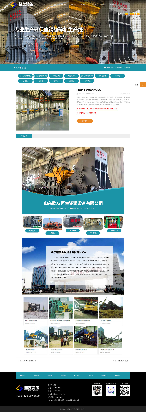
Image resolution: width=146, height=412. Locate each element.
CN (143, 85)
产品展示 (119, 67)
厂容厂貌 (90, 375)
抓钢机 (117, 76)
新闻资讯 (63, 375)
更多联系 (84, 121)
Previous (3, 32)
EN (136, 85)
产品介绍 (24, 136)
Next (143, 32)
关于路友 (36, 375)
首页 (114, 67)
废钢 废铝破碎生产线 (40, 76)
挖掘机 (71, 81)
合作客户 (104, 375)
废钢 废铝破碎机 (25, 76)
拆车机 (56, 81)
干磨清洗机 (86, 81)
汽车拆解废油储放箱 (123, 361)
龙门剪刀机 (71, 76)
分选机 (25, 81)
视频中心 (77, 375)
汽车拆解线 (127, 67)
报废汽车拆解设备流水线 (29, 361)
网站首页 (22, 375)
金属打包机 (102, 76)
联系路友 (117, 375)
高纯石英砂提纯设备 (86, 76)
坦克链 (41, 81)
